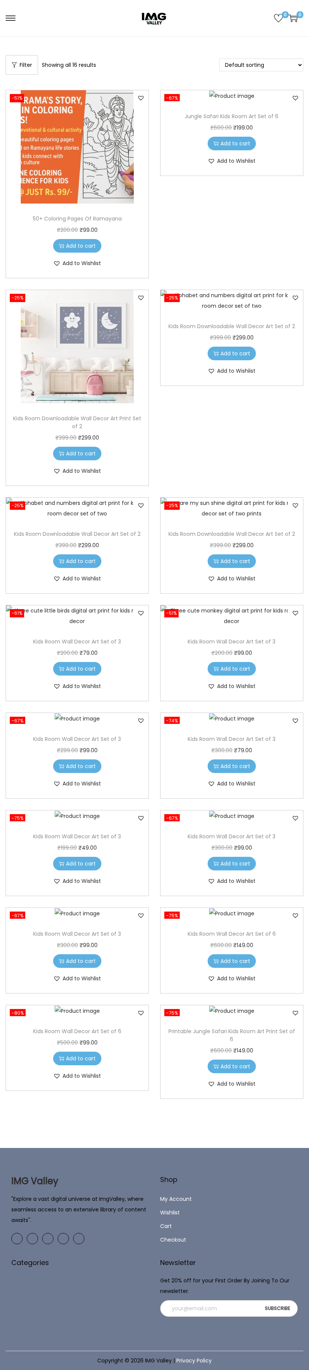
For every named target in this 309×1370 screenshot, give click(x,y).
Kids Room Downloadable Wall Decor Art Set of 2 (231, 326)
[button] (140, 97)
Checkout (173, 1239)
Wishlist (170, 1212)
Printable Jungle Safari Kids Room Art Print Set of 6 (231, 1035)
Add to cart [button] (81, 246)
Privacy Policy (194, 1360)
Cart (166, 1226)
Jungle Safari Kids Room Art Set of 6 (231, 116)
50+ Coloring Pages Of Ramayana (77, 218)
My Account (176, 1199)
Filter (26, 65)
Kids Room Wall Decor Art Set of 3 (77, 641)
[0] (278, 18)
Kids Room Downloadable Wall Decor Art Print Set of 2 (77, 422)
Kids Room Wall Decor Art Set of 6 (232, 934)
